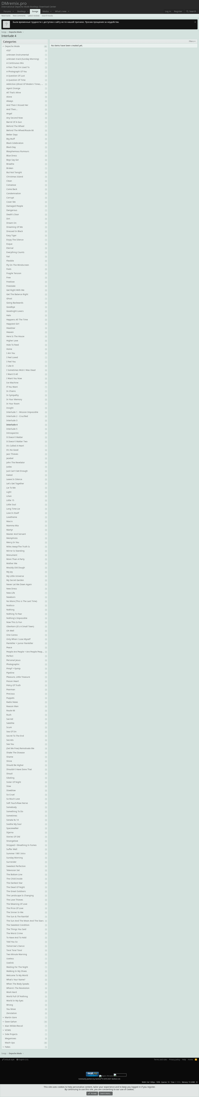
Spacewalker (12, 828)
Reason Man (12, 706)
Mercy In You (12, 542)
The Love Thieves (14, 899)
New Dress (11, 588)
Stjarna (9, 832)
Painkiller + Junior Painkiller (19, 643)
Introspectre (12, 433)
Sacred (9, 719)
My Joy (9, 571)
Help (184, 1059)
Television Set (13, 870)
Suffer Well (11, 849)
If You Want (12, 386)
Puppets (10, 698)
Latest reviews (33, 15)
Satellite (10, 723)
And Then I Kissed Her (17, 105)
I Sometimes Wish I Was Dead (21, 370)
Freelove (10, 281)
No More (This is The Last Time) (21, 601)
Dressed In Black (14, 231)
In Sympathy (12, 395)
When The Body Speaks (17, 983)
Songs (35, 11)
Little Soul (11, 504)
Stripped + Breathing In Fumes (21, 845)
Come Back (11, 189)
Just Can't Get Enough (17, 471)
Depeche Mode (12, 46)
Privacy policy (174, 1059)
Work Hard (11, 992)
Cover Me (11, 201)
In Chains (11, 391)
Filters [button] (191, 41)
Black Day (11, 147)
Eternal (9, 248)
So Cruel (10, 794)
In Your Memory (14, 399)
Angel (9, 113)
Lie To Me (11, 487)
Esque (9, 243)
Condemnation (13, 193)
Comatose (11, 185)
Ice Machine (12, 382)
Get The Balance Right (17, 294)
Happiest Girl (12, 323)
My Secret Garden (15, 580)
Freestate (10, 286)
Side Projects (11, 1034)
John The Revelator (15, 462)
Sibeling (10, 777)
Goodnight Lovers (15, 311)
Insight (9, 407)
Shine (9, 761)
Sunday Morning (14, 857)
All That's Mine (13, 92)
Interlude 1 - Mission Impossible (22, 412)
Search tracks (47, 15)
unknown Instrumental (17, 54)
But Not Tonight (14, 172)
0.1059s (178, 1082)
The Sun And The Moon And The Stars (25, 920)
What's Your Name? (15, 979)
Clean (9, 180)
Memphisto (11, 538)
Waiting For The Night (17, 967)
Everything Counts (15, 252)
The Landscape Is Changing (20, 895)
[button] (13, 11)
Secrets (10, 740)
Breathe (10, 163)
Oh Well (10, 630)
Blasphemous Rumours (17, 151)
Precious (10, 693)
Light (8, 492)
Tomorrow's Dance (15, 946)
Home (9, 349)
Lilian (9, 496)
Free (8, 277)
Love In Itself (12, 513)
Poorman (10, 689)
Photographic (13, 664)
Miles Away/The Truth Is (18, 546)
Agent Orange (13, 88)
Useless (10, 958)
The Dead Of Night (15, 887)
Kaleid (9, 475)
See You (10, 744)
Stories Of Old (13, 836)
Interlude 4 (11, 424)
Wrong (9, 1004)
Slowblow (11, 790)
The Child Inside (14, 878)
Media (46, 11)
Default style (9, 1059)
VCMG (8, 1030)
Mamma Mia (12, 525)
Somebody (11, 807)
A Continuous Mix (15, 63)
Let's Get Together (15, 483)
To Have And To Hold (16, 937)
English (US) (23, 1059)
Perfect (9, 655)
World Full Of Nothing (17, 996)
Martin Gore (11, 1017)
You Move (11, 1009)
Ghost (9, 298)
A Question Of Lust (15, 75)
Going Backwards (14, 302)
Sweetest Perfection (16, 866)
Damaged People (14, 206)
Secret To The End (15, 735)
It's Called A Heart (15, 445)
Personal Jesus (13, 660)
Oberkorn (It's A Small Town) (20, 626)
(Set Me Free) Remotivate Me (20, 748)
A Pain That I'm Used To (17, 67)
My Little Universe (15, 576)
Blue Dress (11, 155)
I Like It (10, 365)
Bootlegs (21, 11)
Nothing (10, 609)
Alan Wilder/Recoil (14, 1025)
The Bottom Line (14, 874)
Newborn (10, 597)
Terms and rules (160, 1059)
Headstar (10, 328)
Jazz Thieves (12, 454)
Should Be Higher (15, 765)
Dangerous (11, 210)
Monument (11, 555)
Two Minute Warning (16, 954)
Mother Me (11, 563)
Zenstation (11, 1013)
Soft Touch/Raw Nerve (17, 803)
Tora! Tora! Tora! (14, 950)
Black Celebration (14, 143)
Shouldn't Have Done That (19, 769)
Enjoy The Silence (14, 239)
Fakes (7, 1046)
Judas (9, 466)
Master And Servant (16, 534)
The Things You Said (16, 929)
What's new (60, 11)
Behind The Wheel (15, 126)
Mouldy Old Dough (15, 567)
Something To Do (14, 811)
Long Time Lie (13, 508)
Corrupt (10, 197)
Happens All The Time (17, 319)
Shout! (9, 773)
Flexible (10, 260)
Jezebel (9, 458)
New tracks (5, 15)
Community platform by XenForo (99, 1079)
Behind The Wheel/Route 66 (20, 130)
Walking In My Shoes (16, 971)
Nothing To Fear (14, 613)
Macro (9, 521)
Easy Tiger (11, 235)
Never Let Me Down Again (19, 584)
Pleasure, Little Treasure (18, 677)
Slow (8, 786)
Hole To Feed (12, 344)
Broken (9, 168)
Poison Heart (12, 681)
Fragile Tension (13, 273)
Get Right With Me (15, 290)
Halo (8, 315)
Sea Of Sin (11, 731)
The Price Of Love (14, 908)
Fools (8, 269)
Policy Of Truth (13, 685)
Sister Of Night (13, 782)
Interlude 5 (11, 428)
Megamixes (10, 1038)
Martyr (9, 529)
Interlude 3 (11, 420)
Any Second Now (14, 117)
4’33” (8, 50)
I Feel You (11, 361)
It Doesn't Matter (14, 437)
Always (9, 101)
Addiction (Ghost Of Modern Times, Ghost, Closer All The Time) (25, 84)
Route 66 (10, 710)
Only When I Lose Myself (18, 639)
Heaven (10, 332)
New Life (10, 592)
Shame (9, 756)
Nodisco (10, 605)
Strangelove (12, 840)
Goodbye (10, 307)
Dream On (11, 222)
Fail (8, 256)
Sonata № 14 (12, 819)
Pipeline (10, 672)
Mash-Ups (10, 1042)
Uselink (10, 962)
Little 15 (10, 500)
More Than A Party (15, 559)
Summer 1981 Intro (15, 853)
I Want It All (12, 374)
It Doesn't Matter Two (16, 441)
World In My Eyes (14, 1000)
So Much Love (13, 798)
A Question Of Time (15, 80)
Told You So (11, 941)
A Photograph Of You (16, 71)
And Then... (12, 109)
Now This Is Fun (14, 622)
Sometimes (11, 815)
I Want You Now (14, 378)
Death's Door (12, 214)
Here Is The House (15, 336)
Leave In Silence (14, 479)
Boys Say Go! (12, 159)
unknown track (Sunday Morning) (22, 59)
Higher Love (12, 340)
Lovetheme (11, 517)
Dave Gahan (11, 1021)
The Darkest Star (14, 883)
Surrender (11, 861)
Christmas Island (14, 176)
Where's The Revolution (17, 988)
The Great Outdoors (16, 891)
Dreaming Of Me (14, 227)
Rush (8, 714)
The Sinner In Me (14, 912)
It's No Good (12, 449)
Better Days (12, 134)
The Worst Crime (14, 933)
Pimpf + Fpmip (13, 668)
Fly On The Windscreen (17, 265)
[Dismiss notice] (195, 22)
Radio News (12, 702)
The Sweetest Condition (17, 925)
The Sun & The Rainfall (17, 916)
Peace (9, 647)
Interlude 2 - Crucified (17, 416)
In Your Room (13, 403)
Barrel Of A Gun (14, 122)
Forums (7, 11)
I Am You (10, 353)
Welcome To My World (17, 975)
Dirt (8, 218)
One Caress (12, 634)
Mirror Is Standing (15, 550)
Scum (9, 727)
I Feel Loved (12, 357)
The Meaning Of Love (16, 904)
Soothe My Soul (13, 824)
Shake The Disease (15, 752)
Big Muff (10, 138)
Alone (9, 96)
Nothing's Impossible (16, 618)
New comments (19, 15)
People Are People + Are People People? (25, 651)
